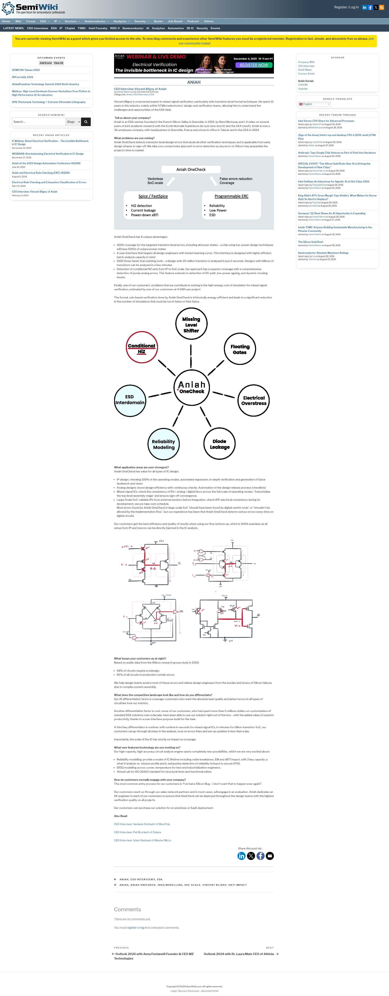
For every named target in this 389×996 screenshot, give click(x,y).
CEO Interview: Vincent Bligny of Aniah (34, 191)
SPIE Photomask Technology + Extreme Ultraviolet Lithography (49, 102)
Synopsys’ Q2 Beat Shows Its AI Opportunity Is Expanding (331, 213)
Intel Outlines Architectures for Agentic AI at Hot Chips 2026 (333, 181)
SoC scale (192, 884)
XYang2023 (318, 185)
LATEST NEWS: (13, 28)
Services (71, 21)
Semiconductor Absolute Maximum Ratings (323, 252)
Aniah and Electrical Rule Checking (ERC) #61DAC (41, 172)
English (307, 103)
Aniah (129, 94)
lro (313, 256)
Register (340, 7)
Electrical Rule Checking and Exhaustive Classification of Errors (49, 182)
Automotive (176, 28)
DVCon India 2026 (22, 77)
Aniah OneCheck (143, 884)
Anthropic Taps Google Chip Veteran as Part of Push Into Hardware (337, 152)
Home (6, 21)
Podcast (193, 21)
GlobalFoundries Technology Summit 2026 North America (45, 84)
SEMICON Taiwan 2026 (26, 70)
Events (215, 28)
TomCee (312, 259)
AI (147, 28)
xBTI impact (237, 884)
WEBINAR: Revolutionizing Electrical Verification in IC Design (48, 153)
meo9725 (317, 142)
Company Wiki (306, 62)
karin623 (312, 206)
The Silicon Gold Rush (310, 241)
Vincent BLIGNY (214, 884)
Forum (30, 21)
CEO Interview (306, 66)
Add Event (46, 63)
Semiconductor (95, 21)
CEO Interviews (37, 28)
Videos (209, 21)
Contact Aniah (306, 73)
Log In (354, 7)
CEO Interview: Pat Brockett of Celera (137, 832)
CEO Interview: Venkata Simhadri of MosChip (142, 824)
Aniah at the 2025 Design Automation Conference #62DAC (46, 163)
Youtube (303, 88)
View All (58, 63)
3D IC (190, 28)
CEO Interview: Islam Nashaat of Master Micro (142, 840)
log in (144, 927)
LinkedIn (303, 84)
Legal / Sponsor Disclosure (185, 991)
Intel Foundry (98, 28)
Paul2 (315, 202)
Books (158, 21)
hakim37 (316, 124)
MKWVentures (315, 127)
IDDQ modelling (170, 884)
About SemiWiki (209, 991)
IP (55, 21)
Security (140, 21)
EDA (43, 21)
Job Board (175, 21)
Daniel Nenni (123, 91)
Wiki (18, 21)
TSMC (82, 28)
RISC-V (115, 28)
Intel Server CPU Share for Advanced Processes (326, 120)
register (132, 927)
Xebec (311, 145)
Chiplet (70, 28)
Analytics (120, 21)
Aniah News (305, 69)
